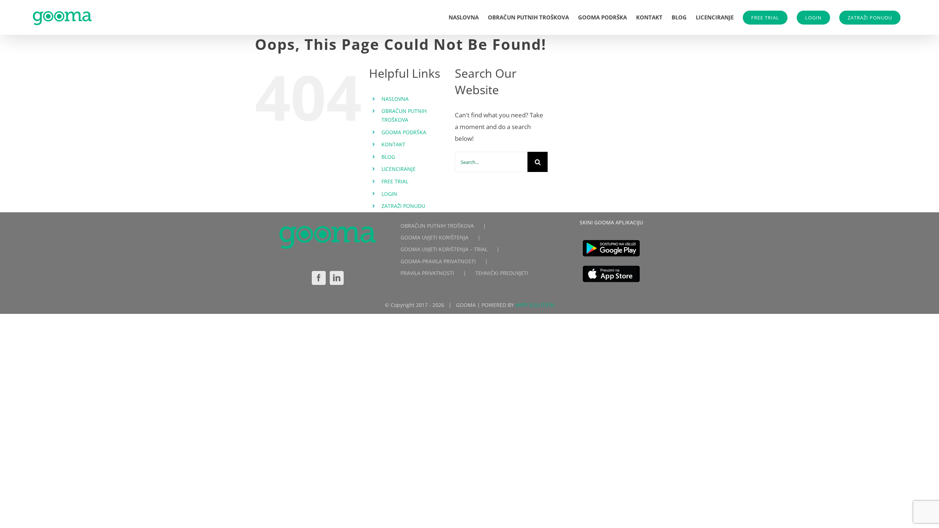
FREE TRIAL (765, 17)
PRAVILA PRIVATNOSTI (427, 273)
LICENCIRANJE (398, 168)
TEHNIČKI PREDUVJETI (501, 273)
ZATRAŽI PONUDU (870, 17)
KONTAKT (393, 144)
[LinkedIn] (337, 278)
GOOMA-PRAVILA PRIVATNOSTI (438, 261)
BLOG (388, 156)
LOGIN (813, 17)
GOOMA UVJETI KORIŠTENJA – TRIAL (444, 249)
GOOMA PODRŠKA (403, 132)
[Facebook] (319, 278)
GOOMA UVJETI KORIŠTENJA (434, 237)
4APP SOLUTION (535, 304)
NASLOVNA (395, 98)
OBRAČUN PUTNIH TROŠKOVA (437, 225)
